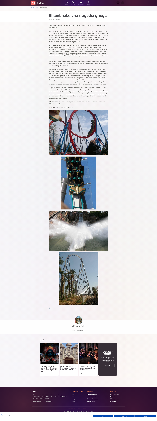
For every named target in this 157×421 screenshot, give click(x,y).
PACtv (73, 401)
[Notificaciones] (118, 2)
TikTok (73, 396)
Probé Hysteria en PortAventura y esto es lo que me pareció (68, 368)
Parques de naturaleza (93, 399)
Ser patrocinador (114, 394)
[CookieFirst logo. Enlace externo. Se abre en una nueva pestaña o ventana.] (1, 414)
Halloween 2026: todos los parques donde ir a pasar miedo (87, 368)
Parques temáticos (92, 394)
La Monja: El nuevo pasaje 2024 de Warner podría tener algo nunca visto (49, 368)
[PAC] (33, 3)
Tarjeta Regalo (91, 401)
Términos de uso (114, 399)
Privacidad (113, 401)
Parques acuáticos (92, 396)
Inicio (32, 7)
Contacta (112, 396)
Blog (37, 7)
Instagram (74, 399)
